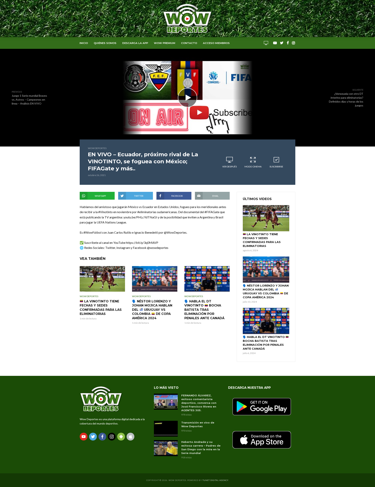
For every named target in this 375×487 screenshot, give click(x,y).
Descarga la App (135, 43)
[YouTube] (84, 437)
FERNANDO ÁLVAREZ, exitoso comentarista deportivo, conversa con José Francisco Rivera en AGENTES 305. (198, 403)
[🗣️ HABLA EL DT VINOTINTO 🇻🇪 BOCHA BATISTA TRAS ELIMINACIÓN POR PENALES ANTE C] (266, 321)
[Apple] (130, 437)
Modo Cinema (253, 166)
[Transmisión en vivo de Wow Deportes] (166, 429)
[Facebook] (102, 437)
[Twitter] (93, 437)
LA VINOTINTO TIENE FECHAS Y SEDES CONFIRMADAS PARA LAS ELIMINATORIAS (101, 307)
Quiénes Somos (105, 43)
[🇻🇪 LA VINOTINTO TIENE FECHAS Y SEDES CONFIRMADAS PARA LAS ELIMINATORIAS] (266, 218)
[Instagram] (112, 437)
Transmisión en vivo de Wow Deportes (197, 424)
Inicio (83, 43)
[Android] (121, 437)
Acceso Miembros (216, 43)
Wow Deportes (97, 148)
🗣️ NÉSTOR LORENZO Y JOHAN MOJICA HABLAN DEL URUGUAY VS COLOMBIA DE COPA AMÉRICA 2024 (152, 309)
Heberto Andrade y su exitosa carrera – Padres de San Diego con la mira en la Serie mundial (201, 447)
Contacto (189, 43)
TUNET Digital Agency (215, 480)
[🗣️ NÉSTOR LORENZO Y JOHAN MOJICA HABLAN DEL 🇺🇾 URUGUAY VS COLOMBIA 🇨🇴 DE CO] (266, 269)
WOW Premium (164, 43)
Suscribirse (276, 166)
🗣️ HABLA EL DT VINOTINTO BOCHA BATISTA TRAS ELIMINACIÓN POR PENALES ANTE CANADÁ (204, 309)
